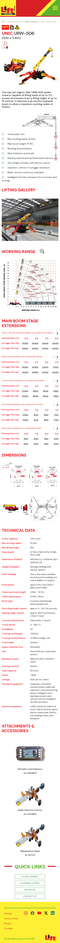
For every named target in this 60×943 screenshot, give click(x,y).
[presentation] (54, 333)
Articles (8, 913)
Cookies (8, 928)
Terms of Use (11, 918)
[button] (55, 8)
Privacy (8, 923)
